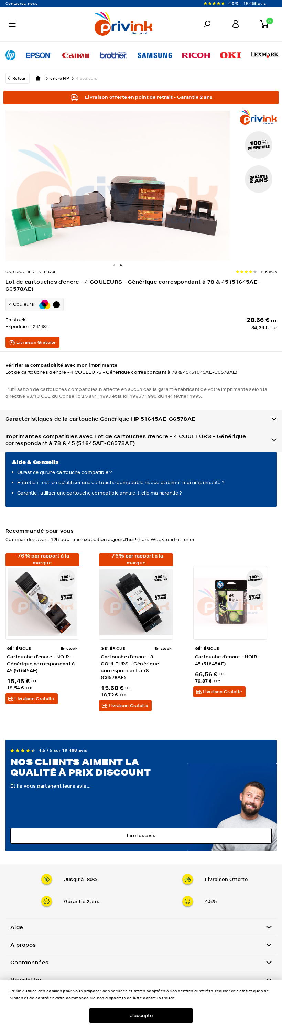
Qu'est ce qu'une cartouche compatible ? (64, 472)
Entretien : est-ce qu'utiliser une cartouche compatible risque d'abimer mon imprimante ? (121, 483)
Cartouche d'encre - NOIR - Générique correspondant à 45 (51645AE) (41, 664)
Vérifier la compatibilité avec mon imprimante (121, 368)
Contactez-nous (21, 3)
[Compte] (235, 24)
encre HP (59, 78)
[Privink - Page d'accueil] (88, 25)
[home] (38, 78)
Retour (19, 78)
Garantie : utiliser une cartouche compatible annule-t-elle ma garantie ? (99, 493)
